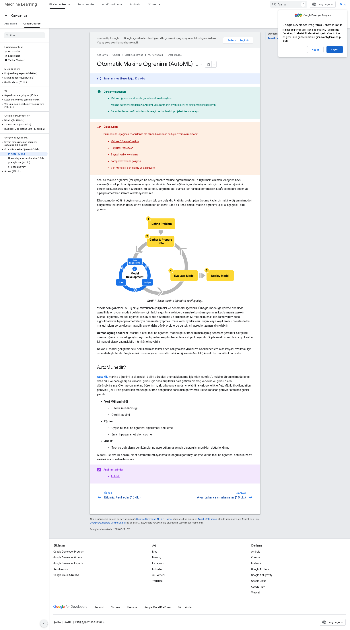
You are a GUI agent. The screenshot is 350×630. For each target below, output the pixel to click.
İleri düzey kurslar (112, 4)
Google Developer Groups (67, 557)
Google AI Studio (260, 569)
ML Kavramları (57, 4)
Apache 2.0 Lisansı (207, 519)
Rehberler (135, 4)
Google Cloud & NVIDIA (66, 575)
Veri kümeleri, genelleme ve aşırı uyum (133, 167)
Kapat (315, 49)
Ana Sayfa (10, 23)
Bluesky (156, 557)
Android (255, 551)
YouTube (157, 580)
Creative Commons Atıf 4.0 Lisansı (154, 519)
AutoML (115, 476)
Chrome (255, 557)
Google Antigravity (261, 575)
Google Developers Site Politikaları (108, 522)
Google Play (258, 586)
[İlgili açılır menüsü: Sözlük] (160, 4)
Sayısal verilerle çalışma (124, 154)
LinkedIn (157, 569)
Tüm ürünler (185, 607)
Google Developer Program (68, 551)
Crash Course (32, 23)
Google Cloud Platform (158, 607)
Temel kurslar (86, 4)
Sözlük (152, 4)
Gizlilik (68, 622)
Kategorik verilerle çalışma (126, 161)
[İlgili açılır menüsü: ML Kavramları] (70, 4)
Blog (154, 551)
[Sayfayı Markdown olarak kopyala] (208, 64)
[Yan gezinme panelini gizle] (44, 623)
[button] (24, 73)
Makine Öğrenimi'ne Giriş (125, 141)
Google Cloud (258, 580)
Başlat (334, 49)
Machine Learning (20, 4)
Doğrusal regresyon (122, 147)
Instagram (158, 563)
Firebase (256, 563)
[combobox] (288, 4)
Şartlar (57, 622)
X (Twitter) (158, 575)
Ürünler (116, 55)
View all (255, 592)
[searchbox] (24, 35)
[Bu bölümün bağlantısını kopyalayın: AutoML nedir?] (129, 368)
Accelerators (60, 569)
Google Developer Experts (68, 563)
